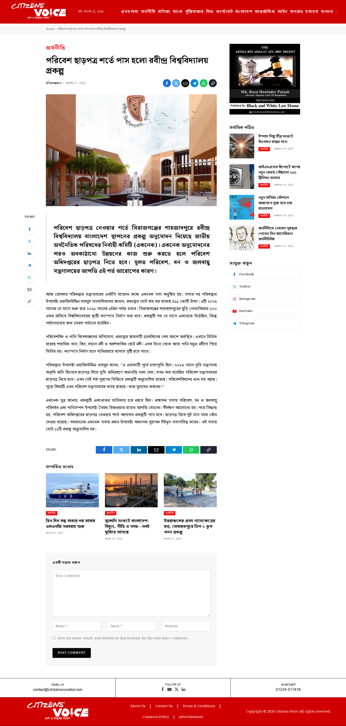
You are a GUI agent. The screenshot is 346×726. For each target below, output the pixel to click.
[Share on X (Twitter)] (176, 83)
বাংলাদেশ (243, 11)
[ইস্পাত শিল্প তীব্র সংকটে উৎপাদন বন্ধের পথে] (241, 146)
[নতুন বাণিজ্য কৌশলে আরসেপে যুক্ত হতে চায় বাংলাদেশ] (241, 207)
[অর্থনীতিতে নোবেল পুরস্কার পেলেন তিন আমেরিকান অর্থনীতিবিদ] (241, 238)
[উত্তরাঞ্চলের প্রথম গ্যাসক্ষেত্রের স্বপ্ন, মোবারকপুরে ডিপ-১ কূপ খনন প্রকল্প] (190, 490)
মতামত (311, 11)
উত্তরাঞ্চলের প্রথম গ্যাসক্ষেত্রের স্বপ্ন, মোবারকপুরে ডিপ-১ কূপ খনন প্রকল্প (189, 526)
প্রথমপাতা (129, 11)
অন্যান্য (327, 11)
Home (50, 29)
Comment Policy (156, 717)
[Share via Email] (185, 83)
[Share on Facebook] (167, 83)
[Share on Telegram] (194, 83)
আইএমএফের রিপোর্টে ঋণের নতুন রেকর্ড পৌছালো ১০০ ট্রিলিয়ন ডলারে (279, 173)
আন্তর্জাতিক (265, 11)
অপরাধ (296, 11)
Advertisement (191, 717)
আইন (282, 11)
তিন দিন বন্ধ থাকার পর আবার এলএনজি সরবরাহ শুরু (70, 524)
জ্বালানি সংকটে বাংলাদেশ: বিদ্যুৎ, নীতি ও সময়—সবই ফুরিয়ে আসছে (127, 526)
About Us (137, 706)
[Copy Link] (213, 83)
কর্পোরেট (224, 11)
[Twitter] (29, 241)
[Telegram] (29, 265)
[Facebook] (29, 229)
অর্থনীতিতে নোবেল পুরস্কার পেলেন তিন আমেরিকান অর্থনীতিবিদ (277, 234)
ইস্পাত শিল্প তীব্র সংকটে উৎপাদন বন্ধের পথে (275, 139)
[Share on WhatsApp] (204, 83)
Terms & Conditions (199, 706)
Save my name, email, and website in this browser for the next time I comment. (123, 638)
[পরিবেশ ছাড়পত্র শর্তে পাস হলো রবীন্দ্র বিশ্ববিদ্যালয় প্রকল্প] (131, 150)
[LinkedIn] (29, 253)
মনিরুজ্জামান (53, 83)
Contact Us (164, 706)
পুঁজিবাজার (194, 11)
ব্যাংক (178, 11)
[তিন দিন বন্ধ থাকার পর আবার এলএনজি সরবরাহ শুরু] (72, 490)
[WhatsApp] (29, 277)
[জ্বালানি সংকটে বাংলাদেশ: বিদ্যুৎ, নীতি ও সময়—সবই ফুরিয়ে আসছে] (131, 490)
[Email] (29, 289)
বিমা (210, 11)
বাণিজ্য (164, 11)
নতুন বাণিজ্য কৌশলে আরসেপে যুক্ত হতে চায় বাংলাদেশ (275, 203)
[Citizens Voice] (38, 12)
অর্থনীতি (148, 11)
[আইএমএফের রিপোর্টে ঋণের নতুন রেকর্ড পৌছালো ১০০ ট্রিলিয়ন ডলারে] (241, 176)
